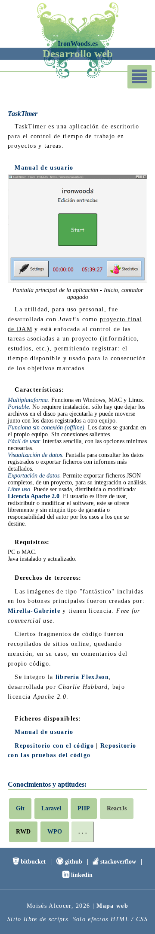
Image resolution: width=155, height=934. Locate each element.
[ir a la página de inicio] (77, 78)
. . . (82, 831)
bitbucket (29, 861)
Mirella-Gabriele (34, 611)
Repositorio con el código (54, 745)
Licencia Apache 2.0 (33, 496)
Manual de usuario (44, 167)
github (69, 861)
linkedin (77, 874)
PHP (84, 808)
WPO (54, 831)
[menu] (139, 76)
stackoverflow (114, 861)
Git (20, 808)
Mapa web (112, 906)
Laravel (51, 808)
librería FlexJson (82, 677)
